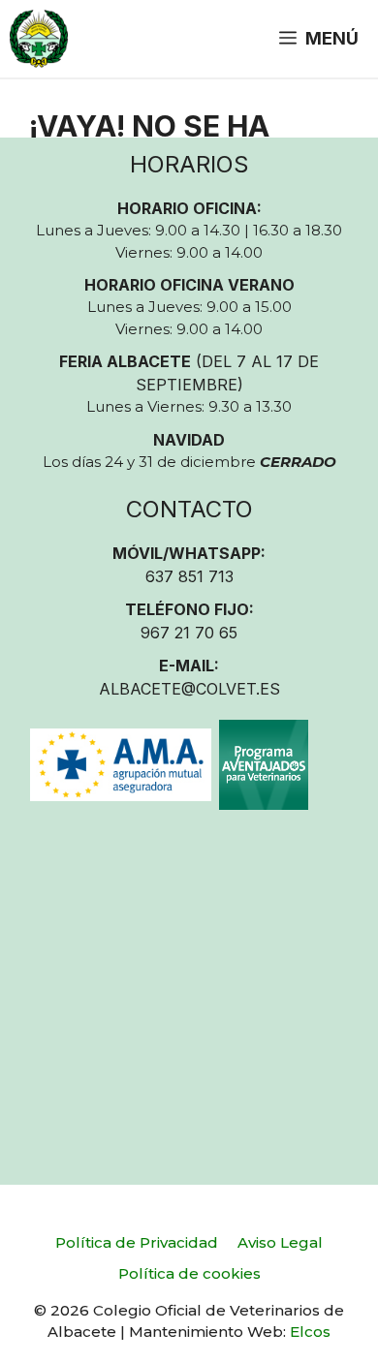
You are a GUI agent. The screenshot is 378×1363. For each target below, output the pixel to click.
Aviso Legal (280, 1242)
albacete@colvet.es (189, 688)
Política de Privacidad (136, 1242)
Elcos (310, 1331)
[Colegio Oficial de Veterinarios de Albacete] (39, 38)
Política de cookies (189, 1273)
